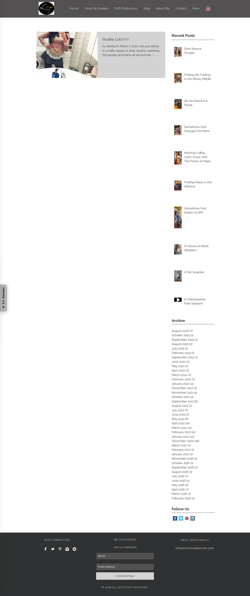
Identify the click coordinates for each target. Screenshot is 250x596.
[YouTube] (74, 549)
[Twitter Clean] (52, 549)
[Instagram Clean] (67, 549)
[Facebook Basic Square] (175, 518)
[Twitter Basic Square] (181, 518)
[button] (208, 8)
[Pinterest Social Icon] (187, 518)
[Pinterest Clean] (60, 549)
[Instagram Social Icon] (192, 518)
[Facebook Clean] (45, 549)
